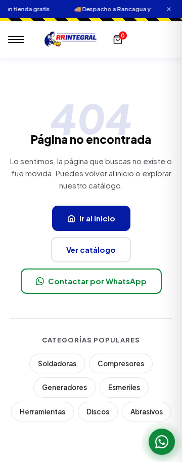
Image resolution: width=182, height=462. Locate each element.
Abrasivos (146, 411)
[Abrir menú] (16, 39)
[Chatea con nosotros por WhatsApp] (162, 442)
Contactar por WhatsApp (97, 281)
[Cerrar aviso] (169, 9)
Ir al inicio (97, 218)
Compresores (121, 363)
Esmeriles (124, 387)
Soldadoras (57, 363)
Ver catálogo (91, 249)
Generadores (64, 387)
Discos (97, 411)
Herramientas (42, 411)
